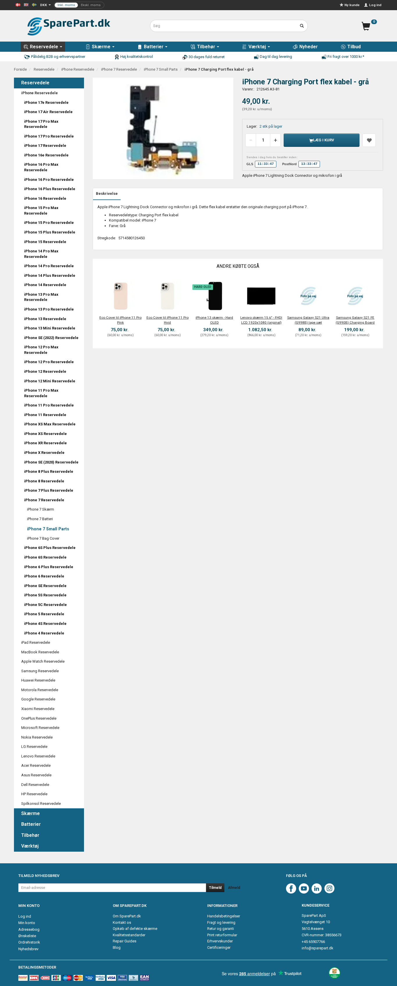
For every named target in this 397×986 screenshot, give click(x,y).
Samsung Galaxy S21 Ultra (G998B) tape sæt (308, 319)
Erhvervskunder (220, 941)
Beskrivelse (107, 193)
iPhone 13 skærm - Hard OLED (214, 319)
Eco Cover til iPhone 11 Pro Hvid (167, 319)
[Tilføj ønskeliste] (369, 140)
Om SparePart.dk (127, 916)
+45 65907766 (313, 941)
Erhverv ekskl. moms (79, 5)
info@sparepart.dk (317, 948)
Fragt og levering (221, 922)
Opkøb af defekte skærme (135, 928)
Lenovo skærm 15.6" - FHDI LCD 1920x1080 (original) (261, 319)
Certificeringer (218, 947)
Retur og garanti (220, 928)
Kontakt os (122, 922)
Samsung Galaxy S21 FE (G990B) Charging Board (355, 319)
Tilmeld (215, 888)
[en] (26, 4)
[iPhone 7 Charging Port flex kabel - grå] (163, 128)
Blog (117, 947)
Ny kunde (352, 5)
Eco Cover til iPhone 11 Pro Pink (120, 319)
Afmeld (234, 888)
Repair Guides (124, 941)
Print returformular (222, 935)
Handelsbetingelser (223, 916)
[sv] (34, 4)
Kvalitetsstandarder (129, 935)
